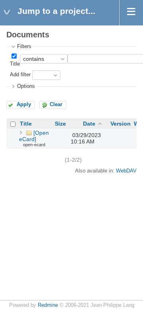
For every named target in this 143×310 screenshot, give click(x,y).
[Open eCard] (34, 136)
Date (89, 123)
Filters (24, 46)
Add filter (20, 75)
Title (15, 64)
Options (26, 86)
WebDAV (126, 171)
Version (120, 123)
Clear (56, 104)
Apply (24, 104)
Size (60, 123)
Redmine (48, 305)
